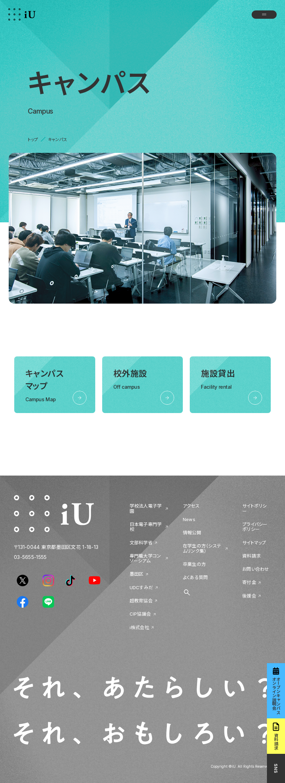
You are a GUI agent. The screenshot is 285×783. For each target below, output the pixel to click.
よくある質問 (195, 577)
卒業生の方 (194, 564)
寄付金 (249, 582)
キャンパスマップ (44, 385)
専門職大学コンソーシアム (145, 558)
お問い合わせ (255, 569)
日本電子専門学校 (146, 527)
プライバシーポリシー (255, 527)
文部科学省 (141, 542)
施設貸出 (218, 379)
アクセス (191, 505)
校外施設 (130, 379)
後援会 (249, 595)
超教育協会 (141, 600)
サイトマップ (254, 542)
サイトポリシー (254, 508)
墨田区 (137, 573)
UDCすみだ (141, 587)
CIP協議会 (140, 613)
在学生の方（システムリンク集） (202, 548)
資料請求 (251, 555)
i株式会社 (139, 627)
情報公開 (192, 532)
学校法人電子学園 (146, 508)
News (189, 519)
